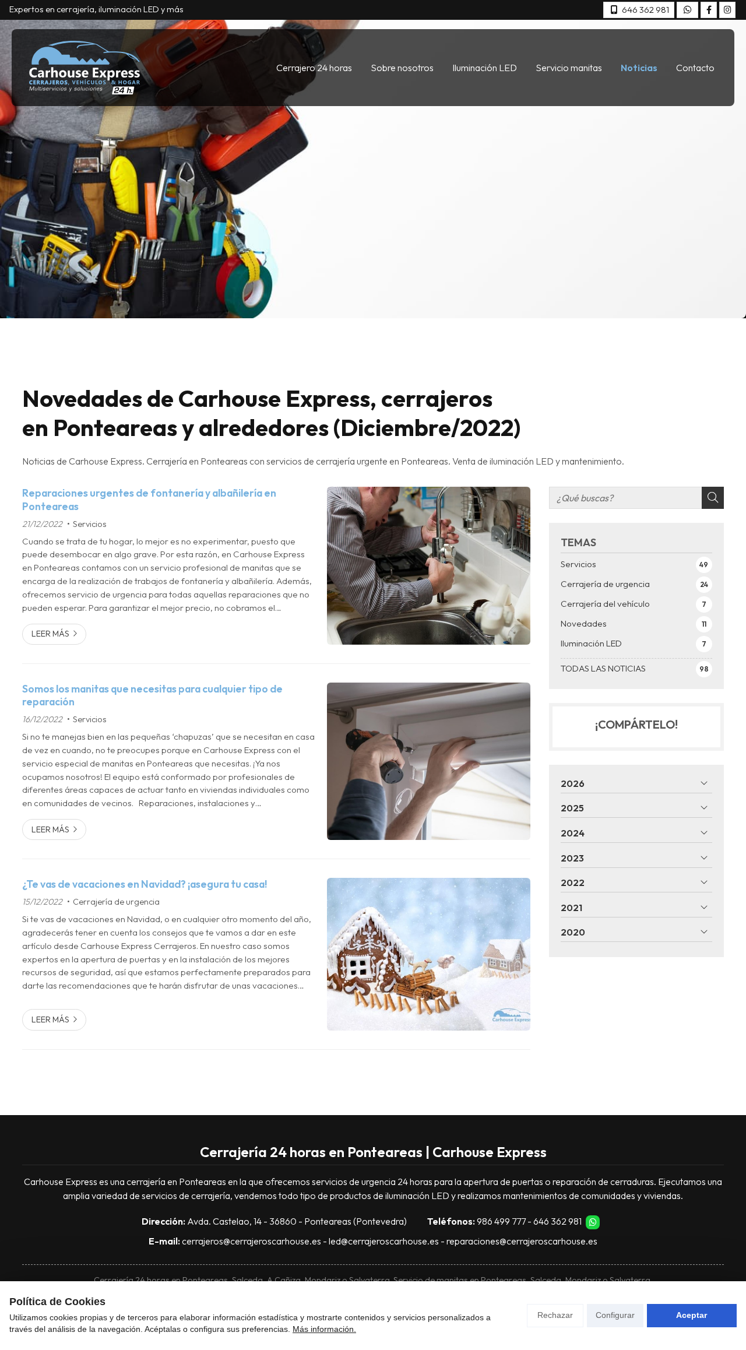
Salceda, (248, 1280)
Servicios (90, 524)
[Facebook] (708, 9)
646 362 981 (557, 1221)
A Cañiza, (285, 1280)
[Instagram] (727, 9)
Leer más (50, 633)
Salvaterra (369, 1280)
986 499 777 (501, 1221)
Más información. (324, 1329)
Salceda (545, 1280)
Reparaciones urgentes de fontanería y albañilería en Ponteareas (149, 499)
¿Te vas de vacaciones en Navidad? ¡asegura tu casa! (144, 884)
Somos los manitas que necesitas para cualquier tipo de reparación (152, 695)
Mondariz (322, 1280)
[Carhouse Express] (84, 67)
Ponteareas (205, 1280)
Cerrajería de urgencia (116, 902)
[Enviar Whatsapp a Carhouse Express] (687, 9)
